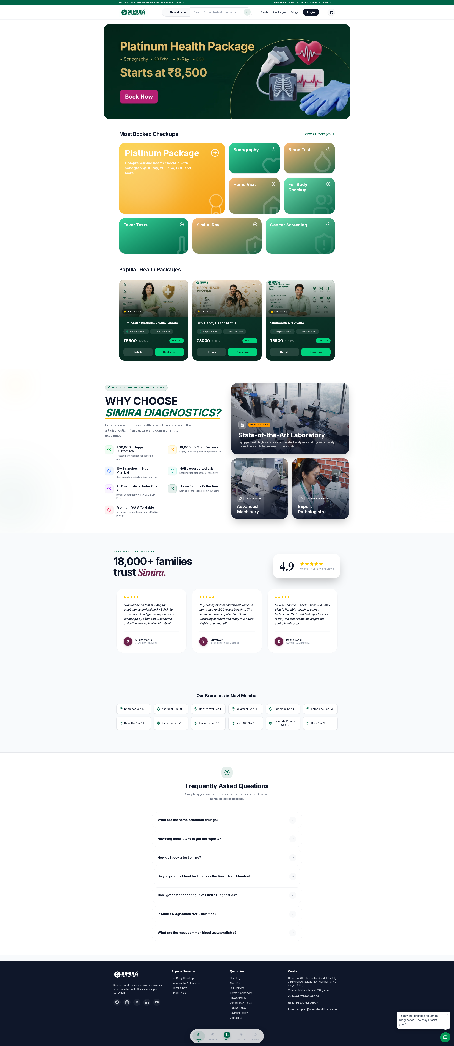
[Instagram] (127, 1002)
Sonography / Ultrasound (186, 982)
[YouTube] (156, 1002)
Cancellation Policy (241, 1002)
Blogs (295, 12)
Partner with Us (283, 2)
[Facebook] (117, 1002)
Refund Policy (238, 1007)
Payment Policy (239, 1012)
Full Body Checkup (183, 978)
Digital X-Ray (179, 987)
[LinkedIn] (146, 1002)
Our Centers (237, 987)
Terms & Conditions (241, 992)
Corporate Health (308, 2)
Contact (329, 2)
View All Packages (318, 134)
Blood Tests (179, 992)
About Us (235, 982)
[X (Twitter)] (136, 1002)
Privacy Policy (238, 997)
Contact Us (236, 1017)
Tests (264, 12)
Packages (280, 12)
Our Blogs (235, 978)
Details (138, 352)
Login (311, 12)
